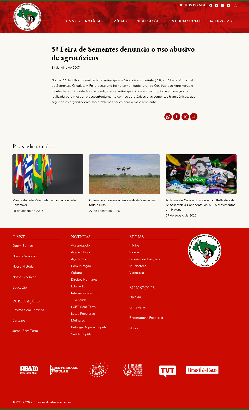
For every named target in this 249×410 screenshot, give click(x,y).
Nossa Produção (24, 277)
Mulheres (78, 320)
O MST (70, 21)
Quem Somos (22, 245)
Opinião (135, 297)
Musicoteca (137, 266)
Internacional (185, 21)
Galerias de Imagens (144, 259)
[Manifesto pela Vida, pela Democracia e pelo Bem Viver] (47, 174)
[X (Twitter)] (216, 5)
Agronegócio (80, 245)
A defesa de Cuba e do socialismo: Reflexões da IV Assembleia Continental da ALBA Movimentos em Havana (200, 205)
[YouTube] (228, 5)
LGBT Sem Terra (83, 306)
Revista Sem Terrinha (28, 310)
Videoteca (136, 272)
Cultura (76, 272)
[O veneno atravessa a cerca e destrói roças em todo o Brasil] (124, 174)
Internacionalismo (84, 293)
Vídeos (134, 252)
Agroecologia (80, 252)
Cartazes (18, 320)
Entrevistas (137, 307)
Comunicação (81, 266)
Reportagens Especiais (146, 317)
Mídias (120, 21)
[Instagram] (222, 5)
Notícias (94, 21)
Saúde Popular (82, 334)
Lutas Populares (83, 313)
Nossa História (23, 266)
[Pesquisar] (235, 5)
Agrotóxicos (80, 259)
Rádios (134, 245)
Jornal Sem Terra (25, 330)
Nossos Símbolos (25, 256)
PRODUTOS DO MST (189, 5)
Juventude (79, 300)
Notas (133, 328)
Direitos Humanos (84, 279)
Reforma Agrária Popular (89, 327)
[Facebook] (210, 5)
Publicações (149, 21)
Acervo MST (222, 21)
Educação (19, 287)
